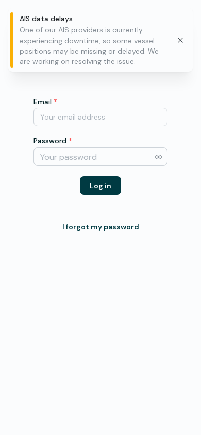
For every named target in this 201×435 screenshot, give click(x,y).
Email (45, 101)
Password (53, 140)
